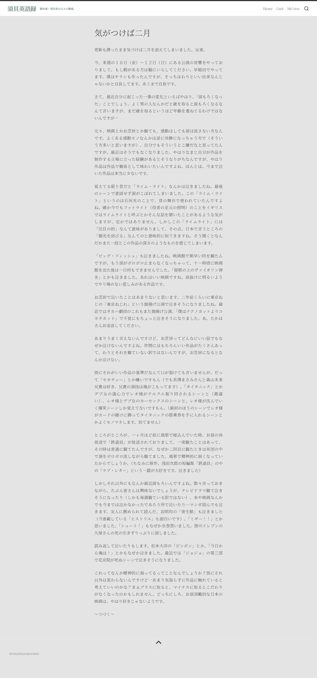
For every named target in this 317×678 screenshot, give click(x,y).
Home (268, 8)
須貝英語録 (21, 8)
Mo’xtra (293, 8)
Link (280, 8)
